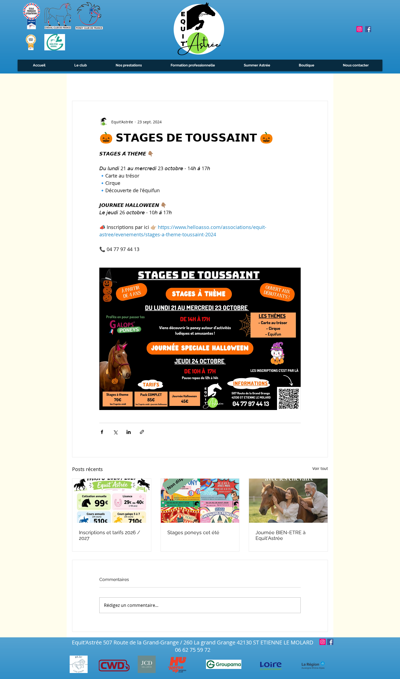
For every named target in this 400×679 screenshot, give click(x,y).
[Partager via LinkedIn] (128, 432)
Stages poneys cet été (193, 532)
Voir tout (320, 468)
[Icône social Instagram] (359, 29)
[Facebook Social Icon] (368, 29)
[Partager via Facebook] (101, 432)
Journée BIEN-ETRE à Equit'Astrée (281, 535)
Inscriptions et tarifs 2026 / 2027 (109, 535)
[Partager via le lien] (141, 432)
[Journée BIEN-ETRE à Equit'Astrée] (288, 501)
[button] (80, 65)
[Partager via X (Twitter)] (115, 432)
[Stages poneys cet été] (200, 501)
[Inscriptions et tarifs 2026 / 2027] (111, 501)
